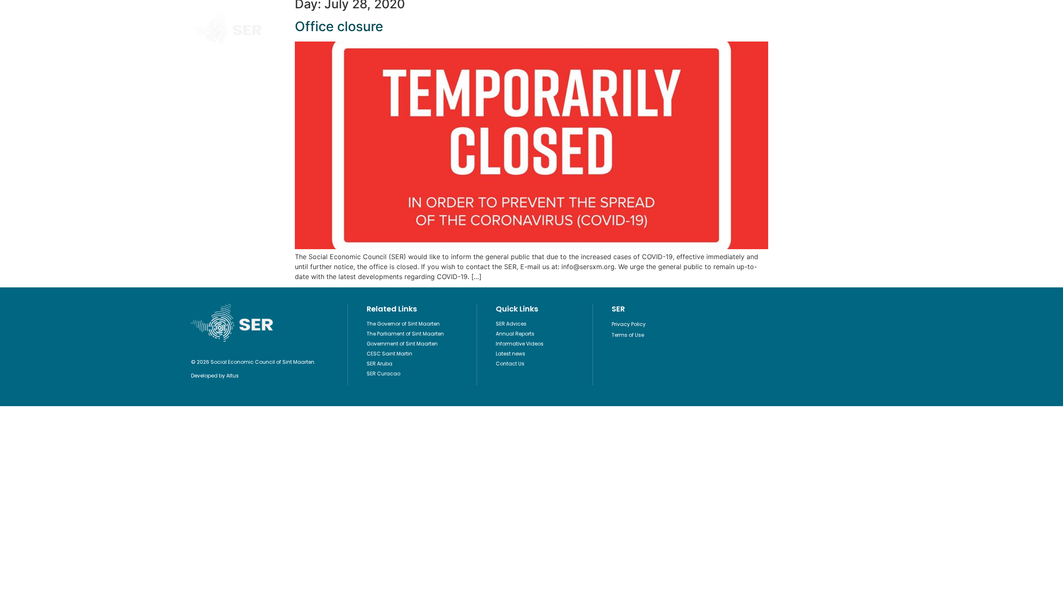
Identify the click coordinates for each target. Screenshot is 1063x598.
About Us (630, 29)
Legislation (496, 29)
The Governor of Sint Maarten (403, 323)
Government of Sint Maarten (402, 343)
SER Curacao (383, 373)
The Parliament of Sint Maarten (405, 333)
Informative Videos (565, 29)
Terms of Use (628, 334)
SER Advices (511, 323)
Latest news (510, 353)
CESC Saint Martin (389, 353)
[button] (865, 29)
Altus (232, 375)
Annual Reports (515, 333)
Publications (433, 29)
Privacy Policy (629, 324)
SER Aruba (379, 363)
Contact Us (688, 29)
